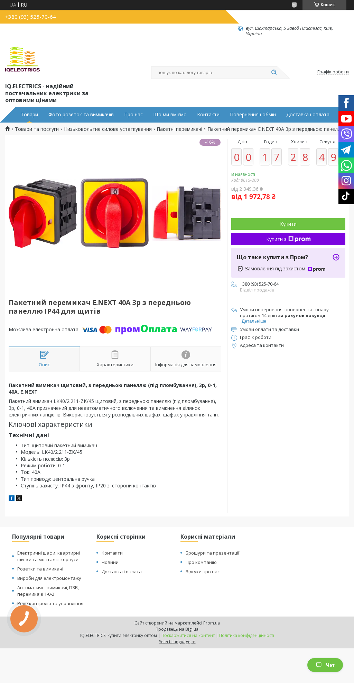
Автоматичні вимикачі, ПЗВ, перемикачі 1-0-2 (48, 590)
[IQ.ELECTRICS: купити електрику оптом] (22, 59)
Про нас (133, 114)
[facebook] (12, 499)
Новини (110, 562)
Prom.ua (211, 623)
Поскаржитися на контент (188, 635)
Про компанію (201, 562)
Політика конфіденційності (246, 635)
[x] (19, 499)
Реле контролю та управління (50, 603)
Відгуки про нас (203, 571)
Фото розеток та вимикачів (81, 114)
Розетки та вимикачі (40, 569)
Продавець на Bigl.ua (177, 629)
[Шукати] (274, 72)
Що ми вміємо (170, 114)
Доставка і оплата (307, 114)
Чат (330, 665)
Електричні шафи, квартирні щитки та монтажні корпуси (48, 556)
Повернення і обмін (253, 114)
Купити (288, 224)
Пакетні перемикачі (179, 129)
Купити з (276, 239)
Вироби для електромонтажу (49, 578)
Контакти (208, 114)
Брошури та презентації (212, 553)
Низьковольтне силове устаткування (108, 129)
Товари (29, 114)
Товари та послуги (37, 129)
